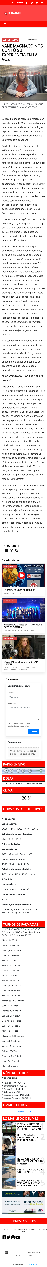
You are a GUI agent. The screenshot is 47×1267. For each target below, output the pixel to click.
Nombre (11, 693)
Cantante (8, 33)
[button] (12, 2)
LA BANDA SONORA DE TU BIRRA (19, 590)
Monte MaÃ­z (26, 33)
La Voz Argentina (31, 29)
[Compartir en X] (11, 551)
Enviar (34, 731)
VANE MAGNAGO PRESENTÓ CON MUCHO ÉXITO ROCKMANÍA (23, 626)
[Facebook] (26, 2)
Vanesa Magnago (11, 29)
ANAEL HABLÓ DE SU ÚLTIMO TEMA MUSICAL (21, 663)
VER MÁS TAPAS (23, 1111)
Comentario (12, 703)
